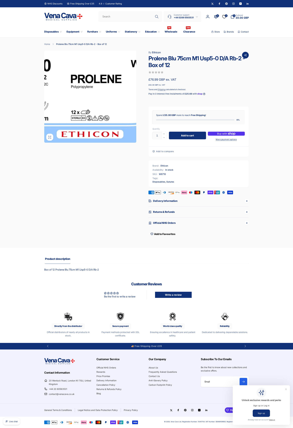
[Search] (157, 17)
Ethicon (154, 52)
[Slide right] (245, 346)
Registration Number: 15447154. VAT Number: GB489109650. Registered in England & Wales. (215, 422)
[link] (53, 3)
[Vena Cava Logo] (59, 364)
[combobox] (130, 16)
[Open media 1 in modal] (90, 97)
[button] (52, 31)
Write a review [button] (173, 294)
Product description (57, 258)
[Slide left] (48, 346)
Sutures (170, 181)
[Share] (245, 55)
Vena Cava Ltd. (176, 422)
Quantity (156, 129)
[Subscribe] (243, 382)
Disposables (158, 181)
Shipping (161, 89)
